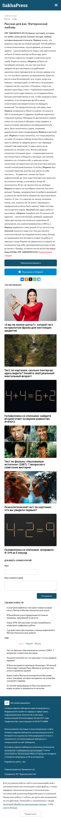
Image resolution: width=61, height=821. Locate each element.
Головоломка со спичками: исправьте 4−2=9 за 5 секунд (29, 551)
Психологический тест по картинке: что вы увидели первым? (28, 508)
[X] (30, 279)
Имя (6, 565)
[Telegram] (39, 279)
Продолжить (30, 813)
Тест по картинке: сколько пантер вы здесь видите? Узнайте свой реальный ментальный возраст (29, 373)
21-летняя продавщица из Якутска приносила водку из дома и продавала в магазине (29, 687)
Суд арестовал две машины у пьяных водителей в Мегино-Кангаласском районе (31, 631)
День (21, 643)
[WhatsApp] (34, 279)
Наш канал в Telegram (32, 271)
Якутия (7, 19)
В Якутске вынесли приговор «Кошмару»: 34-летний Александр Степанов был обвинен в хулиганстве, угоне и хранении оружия (31, 668)
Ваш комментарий (13, 577)
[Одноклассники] (26, 279)
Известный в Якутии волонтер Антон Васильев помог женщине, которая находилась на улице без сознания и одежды (31, 678)
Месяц (38, 643)
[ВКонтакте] (22, 279)
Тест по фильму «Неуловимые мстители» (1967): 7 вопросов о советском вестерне (24, 464)
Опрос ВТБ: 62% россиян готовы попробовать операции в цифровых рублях (29, 624)
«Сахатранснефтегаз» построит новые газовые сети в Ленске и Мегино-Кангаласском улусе (29, 609)
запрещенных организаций (29, 750)
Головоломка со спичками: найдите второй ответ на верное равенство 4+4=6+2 (27, 418)
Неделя (29, 643)
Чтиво (14, 19)
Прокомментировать (31, 262)
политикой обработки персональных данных (24, 804)
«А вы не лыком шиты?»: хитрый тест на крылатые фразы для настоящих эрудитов (28, 327)
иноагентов (9, 750)
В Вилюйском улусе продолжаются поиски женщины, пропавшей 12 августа (27, 616)
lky (23, 761)
